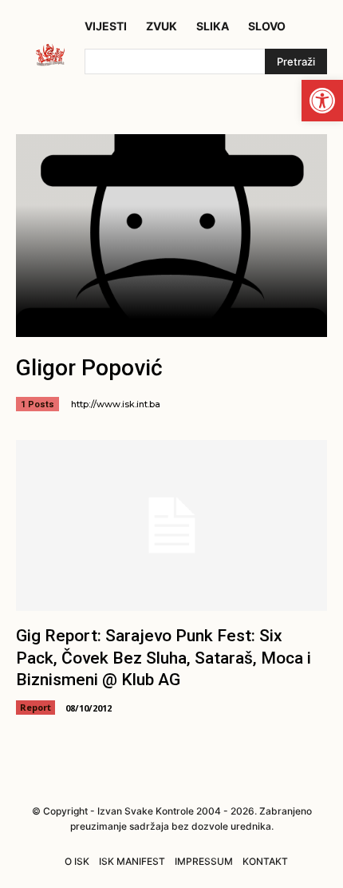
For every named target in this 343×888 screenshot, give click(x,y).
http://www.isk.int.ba (115, 404)
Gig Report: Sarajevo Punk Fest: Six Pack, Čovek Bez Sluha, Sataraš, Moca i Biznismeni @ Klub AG (163, 657)
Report (35, 707)
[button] (322, 100)
